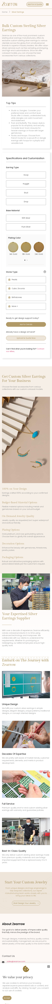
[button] (48, 966)
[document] (26, 502)
